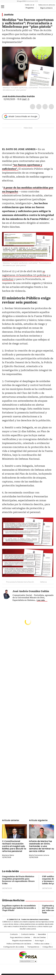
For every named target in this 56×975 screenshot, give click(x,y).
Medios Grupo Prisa (28, 961)
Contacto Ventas (28, 934)
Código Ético (47, 947)
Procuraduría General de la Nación (20, 582)
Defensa (43, 582)
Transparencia (33, 947)
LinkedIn (45, 106)
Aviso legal (39, 941)
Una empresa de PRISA (28, 955)
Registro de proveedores (22, 941)
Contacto (14, 934)
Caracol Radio (13, 7)
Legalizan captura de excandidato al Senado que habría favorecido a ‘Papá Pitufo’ (19, 908)
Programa (30, 8)
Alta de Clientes (39, 937)
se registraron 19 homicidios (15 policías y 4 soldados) (26, 275)
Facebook (32, 106)
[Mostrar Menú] (2, 6)
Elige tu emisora (46, 8)
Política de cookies (42, 944)
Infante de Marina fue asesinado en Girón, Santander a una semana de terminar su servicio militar (41, 846)
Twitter (38, 106)
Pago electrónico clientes (20, 937)
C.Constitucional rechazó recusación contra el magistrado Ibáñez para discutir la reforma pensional (14, 846)
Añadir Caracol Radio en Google (22, 116)
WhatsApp (51, 106)
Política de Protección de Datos (19, 944)
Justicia (8, 14)
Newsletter (42, 934)
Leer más (41, 600)
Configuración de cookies (13, 947)
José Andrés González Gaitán (18, 96)
